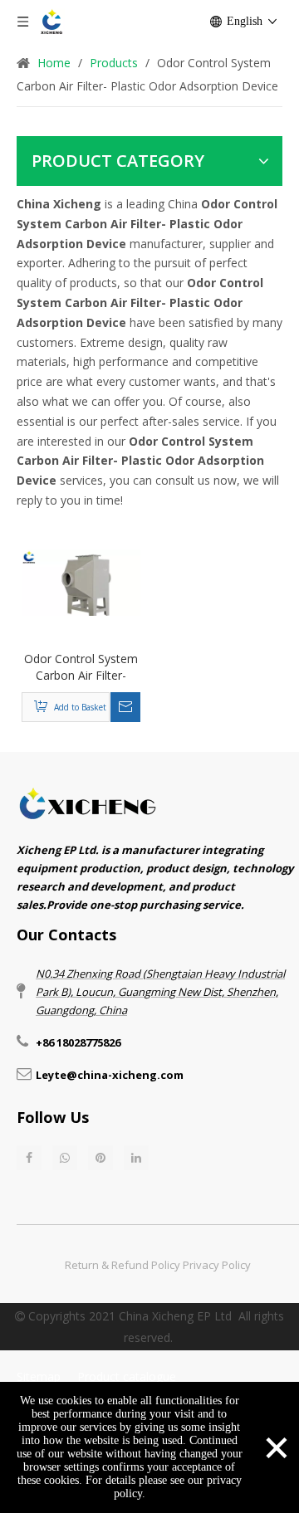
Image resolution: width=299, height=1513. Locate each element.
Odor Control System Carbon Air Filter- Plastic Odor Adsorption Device (81, 667)
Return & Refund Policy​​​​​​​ (122, 1264)
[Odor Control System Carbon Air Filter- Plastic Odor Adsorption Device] (81, 581)
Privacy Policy (217, 1264)
